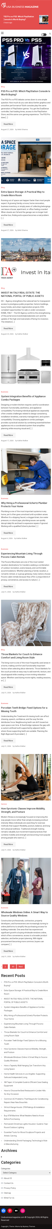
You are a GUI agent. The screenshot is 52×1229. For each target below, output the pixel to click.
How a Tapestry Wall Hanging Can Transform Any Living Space (25, 1067)
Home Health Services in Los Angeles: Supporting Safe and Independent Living (24, 1075)
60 (13, 967)
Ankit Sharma (22, 129)
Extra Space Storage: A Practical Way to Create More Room (26, 992)
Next (21, 967)
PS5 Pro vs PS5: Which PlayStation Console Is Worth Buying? (26, 984)
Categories (5, 1169)
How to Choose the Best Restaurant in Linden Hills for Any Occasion (25, 1092)
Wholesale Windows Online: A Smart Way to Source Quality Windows (25, 1059)
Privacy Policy (10, 1188)
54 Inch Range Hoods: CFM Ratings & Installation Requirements (24, 1109)
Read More (8, 124)
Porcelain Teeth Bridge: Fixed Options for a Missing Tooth (25, 1042)
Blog (3, 87)
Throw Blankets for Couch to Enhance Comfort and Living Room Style (25, 1034)
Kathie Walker (22, 334)
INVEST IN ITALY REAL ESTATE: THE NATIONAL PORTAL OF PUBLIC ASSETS (23, 1000)
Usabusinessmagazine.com (12, 1217)
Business (4, 392)
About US (8, 1178)
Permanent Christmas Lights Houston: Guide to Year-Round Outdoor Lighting (26, 1125)
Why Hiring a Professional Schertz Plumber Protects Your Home (26, 1017)
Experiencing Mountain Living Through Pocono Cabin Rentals (23, 1025)
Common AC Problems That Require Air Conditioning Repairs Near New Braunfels (26, 1100)
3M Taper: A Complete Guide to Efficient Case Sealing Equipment (26, 1084)
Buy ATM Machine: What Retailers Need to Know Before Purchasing (24, 1117)
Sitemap (7, 1193)
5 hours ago (5, 23)
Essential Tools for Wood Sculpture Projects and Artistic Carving (24, 1134)
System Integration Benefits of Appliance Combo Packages (24, 1009)
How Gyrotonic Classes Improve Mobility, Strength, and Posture (25, 1050)
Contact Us (8, 1183)
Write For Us (9, 1198)
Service (4, 804)
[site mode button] (44, 34)
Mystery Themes (29, 1226)
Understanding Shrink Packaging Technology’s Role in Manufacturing (25, 1142)
